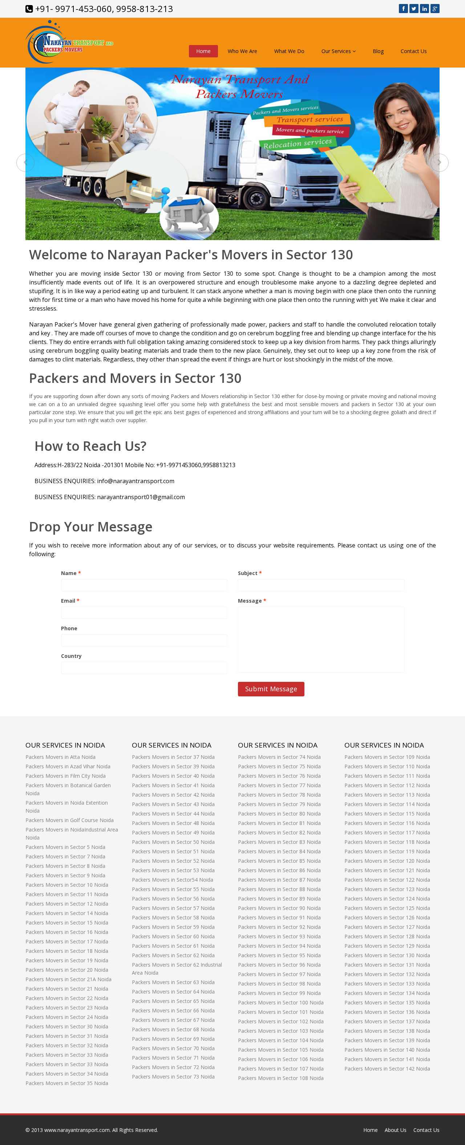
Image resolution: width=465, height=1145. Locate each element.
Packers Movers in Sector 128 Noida (387, 936)
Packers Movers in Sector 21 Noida (66, 988)
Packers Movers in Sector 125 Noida (387, 908)
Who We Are (242, 51)
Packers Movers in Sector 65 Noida (173, 1001)
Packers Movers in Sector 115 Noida (387, 813)
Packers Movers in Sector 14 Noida (66, 913)
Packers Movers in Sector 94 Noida (279, 945)
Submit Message (271, 688)
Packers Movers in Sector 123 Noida (387, 889)
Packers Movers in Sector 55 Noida (173, 889)
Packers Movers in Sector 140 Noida (387, 1049)
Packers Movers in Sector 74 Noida (279, 756)
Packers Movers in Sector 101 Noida (281, 1011)
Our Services (337, 51)
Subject (250, 573)
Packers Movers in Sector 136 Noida (387, 1011)
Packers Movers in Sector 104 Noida (281, 1040)
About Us (396, 1129)
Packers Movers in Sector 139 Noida (387, 1040)
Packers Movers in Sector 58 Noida (173, 917)
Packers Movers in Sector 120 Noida (387, 860)
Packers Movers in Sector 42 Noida (173, 794)
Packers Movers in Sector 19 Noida (66, 960)
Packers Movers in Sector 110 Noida (387, 766)
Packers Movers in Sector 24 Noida (66, 1016)
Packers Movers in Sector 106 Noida (281, 1059)
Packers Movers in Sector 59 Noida (173, 926)
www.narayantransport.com (77, 1129)
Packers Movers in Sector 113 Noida (387, 794)
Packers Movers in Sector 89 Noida (279, 898)
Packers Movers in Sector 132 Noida (387, 974)
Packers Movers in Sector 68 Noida (173, 1029)
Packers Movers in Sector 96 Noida (279, 964)
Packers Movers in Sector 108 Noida (281, 1078)
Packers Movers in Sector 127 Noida (387, 926)
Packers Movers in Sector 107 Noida (281, 1068)
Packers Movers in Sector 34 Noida (66, 1073)
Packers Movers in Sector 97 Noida (279, 974)
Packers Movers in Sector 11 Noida (66, 894)
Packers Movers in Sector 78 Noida (279, 794)
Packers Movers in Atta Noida (60, 756)
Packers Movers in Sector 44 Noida (173, 813)
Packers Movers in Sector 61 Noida (173, 945)
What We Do (289, 51)
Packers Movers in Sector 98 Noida (279, 983)
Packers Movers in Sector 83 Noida (279, 841)
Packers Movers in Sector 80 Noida (279, 813)
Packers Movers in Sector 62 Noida (173, 955)
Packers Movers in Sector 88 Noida (279, 889)
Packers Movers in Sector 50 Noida (173, 841)
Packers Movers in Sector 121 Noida (387, 870)
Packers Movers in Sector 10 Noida (66, 884)
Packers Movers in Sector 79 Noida (279, 804)
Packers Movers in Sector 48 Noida (173, 823)
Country (71, 655)
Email (70, 600)
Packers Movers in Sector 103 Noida (281, 1030)
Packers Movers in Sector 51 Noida (173, 851)
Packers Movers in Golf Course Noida (69, 820)
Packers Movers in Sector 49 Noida (173, 832)
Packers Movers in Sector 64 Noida (173, 991)
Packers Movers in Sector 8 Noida (65, 865)
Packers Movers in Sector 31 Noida (66, 1035)
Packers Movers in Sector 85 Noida (279, 860)
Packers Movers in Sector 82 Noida (279, 832)
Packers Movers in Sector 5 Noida (65, 846)
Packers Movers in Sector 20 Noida (66, 969)
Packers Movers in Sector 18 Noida (66, 950)
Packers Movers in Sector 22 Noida (66, 998)
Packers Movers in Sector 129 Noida (387, 945)
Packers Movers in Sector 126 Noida (387, 917)
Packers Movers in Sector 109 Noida (387, 756)
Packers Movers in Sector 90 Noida (279, 908)
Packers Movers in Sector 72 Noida (173, 1067)
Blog (378, 51)
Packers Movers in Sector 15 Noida (66, 922)
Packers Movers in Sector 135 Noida (387, 1002)
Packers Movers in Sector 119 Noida (387, 851)
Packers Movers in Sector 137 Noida (387, 1021)
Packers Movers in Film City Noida (65, 775)
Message (252, 600)
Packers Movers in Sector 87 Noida (279, 879)
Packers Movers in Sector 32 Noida (66, 1045)
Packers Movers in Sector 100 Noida (281, 1002)
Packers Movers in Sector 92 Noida (279, 926)
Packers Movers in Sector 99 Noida (279, 993)
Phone (69, 628)
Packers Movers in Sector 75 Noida (279, 766)
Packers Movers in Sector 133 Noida (387, 983)
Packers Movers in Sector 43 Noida (173, 804)
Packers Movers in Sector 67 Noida (173, 1019)
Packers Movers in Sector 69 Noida (173, 1038)
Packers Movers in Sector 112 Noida (387, 785)
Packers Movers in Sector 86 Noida (279, 870)
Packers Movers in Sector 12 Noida (66, 903)
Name (71, 573)
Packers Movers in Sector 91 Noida (279, 917)
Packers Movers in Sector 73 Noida (173, 1076)
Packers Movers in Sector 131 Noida (387, 964)
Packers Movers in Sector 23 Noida (66, 1007)
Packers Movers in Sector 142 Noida (387, 1068)
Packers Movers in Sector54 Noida (172, 879)
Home (203, 51)
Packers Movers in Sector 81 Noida (279, 823)
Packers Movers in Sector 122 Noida (387, 879)
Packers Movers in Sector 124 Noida (387, 898)
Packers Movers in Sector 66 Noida (173, 1010)
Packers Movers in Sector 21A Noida (68, 979)
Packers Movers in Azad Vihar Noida (67, 766)
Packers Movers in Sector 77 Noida (279, 785)
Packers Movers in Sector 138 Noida (387, 1030)
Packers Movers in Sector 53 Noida (173, 870)
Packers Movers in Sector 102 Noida (281, 1021)
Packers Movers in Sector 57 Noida (173, 908)
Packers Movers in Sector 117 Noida (387, 832)
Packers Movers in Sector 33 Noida (66, 1054)
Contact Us (414, 51)
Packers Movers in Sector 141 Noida (387, 1059)
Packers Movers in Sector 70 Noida (173, 1048)
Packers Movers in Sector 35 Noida (66, 1083)
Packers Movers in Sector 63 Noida (173, 982)
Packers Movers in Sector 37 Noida (173, 756)
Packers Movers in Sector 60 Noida (173, 936)
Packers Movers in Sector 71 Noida (173, 1057)
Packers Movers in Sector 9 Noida (65, 875)
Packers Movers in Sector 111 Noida (387, 775)
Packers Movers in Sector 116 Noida (387, 823)
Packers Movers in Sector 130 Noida (387, 955)
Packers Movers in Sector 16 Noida (66, 931)
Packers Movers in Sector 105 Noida (281, 1049)
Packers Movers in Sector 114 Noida (387, 804)
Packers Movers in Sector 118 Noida (387, 841)
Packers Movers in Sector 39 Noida (173, 766)
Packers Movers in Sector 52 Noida (173, 860)
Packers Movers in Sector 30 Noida (66, 1026)
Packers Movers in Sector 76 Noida (279, 775)
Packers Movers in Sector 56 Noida (173, 898)
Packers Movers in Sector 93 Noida (279, 936)
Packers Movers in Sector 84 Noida (279, 851)
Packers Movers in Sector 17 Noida (66, 941)
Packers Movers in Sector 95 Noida (279, 955)
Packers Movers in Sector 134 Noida (387, 993)
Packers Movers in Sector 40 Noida (173, 775)
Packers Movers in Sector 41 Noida (173, 785)
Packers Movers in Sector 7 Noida (65, 856)
